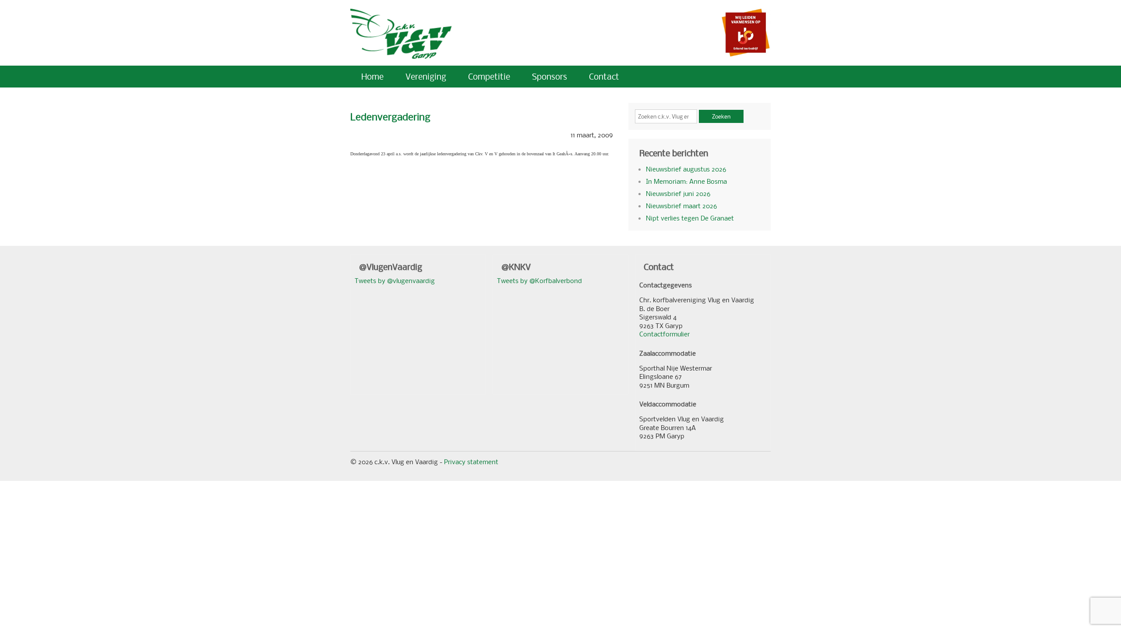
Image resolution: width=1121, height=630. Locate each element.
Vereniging (425, 76)
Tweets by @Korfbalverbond (539, 280)
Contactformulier (664, 333)
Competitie (489, 76)
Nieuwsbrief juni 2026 (678, 193)
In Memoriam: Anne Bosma (686, 181)
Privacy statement (471, 461)
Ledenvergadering (390, 116)
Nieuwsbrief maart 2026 (681, 205)
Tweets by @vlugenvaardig (395, 280)
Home (372, 76)
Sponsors (549, 76)
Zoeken (721, 116)
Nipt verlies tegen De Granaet (690, 218)
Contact (604, 76)
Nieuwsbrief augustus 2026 (686, 168)
